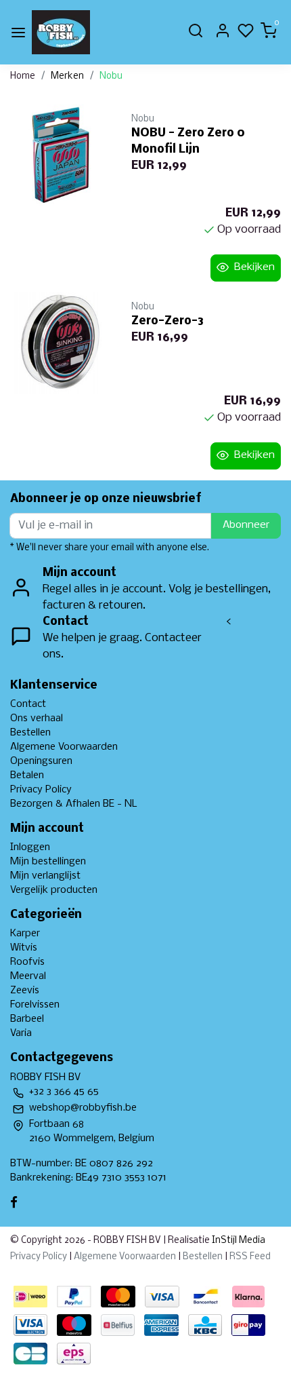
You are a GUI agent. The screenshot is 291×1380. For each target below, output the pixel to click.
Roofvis (27, 962)
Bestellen (30, 732)
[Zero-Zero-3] (60, 343)
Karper (25, 933)
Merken (67, 76)
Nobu (110, 76)
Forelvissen (35, 1004)
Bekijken (254, 267)
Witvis (23, 947)
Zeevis (24, 990)
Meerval (28, 976)
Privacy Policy (41, 789)
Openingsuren (41, 761)
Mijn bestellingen (48, 861)
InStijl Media (237, 1240)
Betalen (27, 775)
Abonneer (246, 525)
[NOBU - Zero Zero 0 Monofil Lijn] (60, 155)
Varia (21, 1033)
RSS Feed (250, 1257)
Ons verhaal (36, 718)
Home (22, 76)
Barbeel (27, 1019)
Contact (28, 704)
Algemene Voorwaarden (64, 747)
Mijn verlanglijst (45, 875)
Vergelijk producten (53, 890)
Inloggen (30, 847)
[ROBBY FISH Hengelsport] (61, 32)
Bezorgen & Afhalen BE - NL (73, 804)
